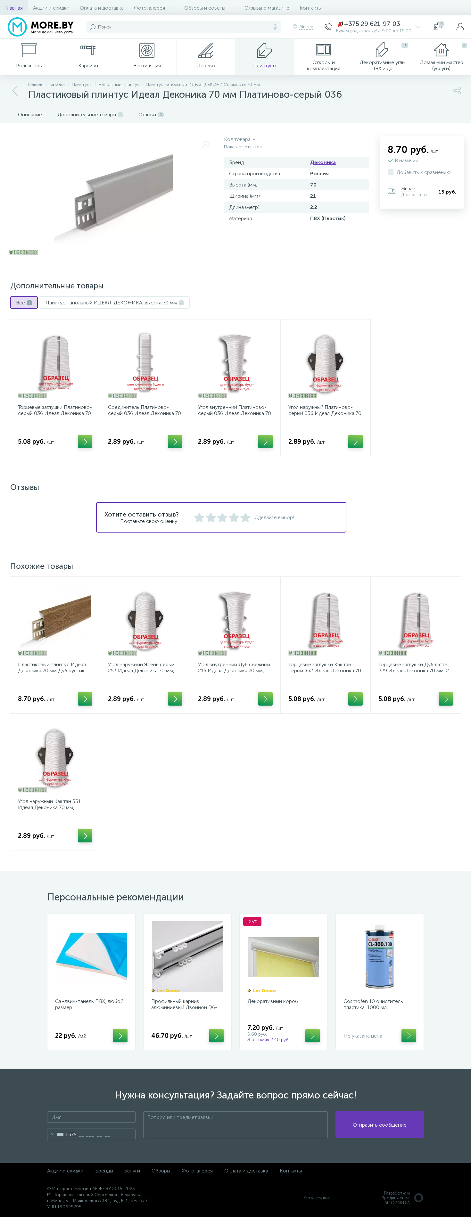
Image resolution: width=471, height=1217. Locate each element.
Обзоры (161, 1171)
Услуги (132, 1171)
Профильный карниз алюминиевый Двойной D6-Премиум (184, 1007)
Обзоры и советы (204, 8)
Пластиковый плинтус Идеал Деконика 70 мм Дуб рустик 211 (52, 670)
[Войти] (460, 26)
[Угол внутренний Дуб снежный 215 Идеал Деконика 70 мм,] (235, 620)
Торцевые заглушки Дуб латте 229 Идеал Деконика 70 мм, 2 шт (413, 670)
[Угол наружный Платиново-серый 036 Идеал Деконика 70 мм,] (325, 362)
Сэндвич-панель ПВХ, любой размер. (89, 1004)
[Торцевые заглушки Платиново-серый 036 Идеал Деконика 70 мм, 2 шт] (55, 362)
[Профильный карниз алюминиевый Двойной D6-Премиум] (187, 956)
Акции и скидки (51, 8)
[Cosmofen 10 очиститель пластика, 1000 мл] (379, 956)
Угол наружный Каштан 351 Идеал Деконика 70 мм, (49, 804)
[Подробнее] (85, 441)
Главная (14, 8)
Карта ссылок (316, 1198)
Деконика (323, 162)
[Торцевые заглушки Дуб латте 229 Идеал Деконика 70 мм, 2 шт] (415, 620)
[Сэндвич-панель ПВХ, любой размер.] (91, 956)
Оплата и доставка (102, 8)
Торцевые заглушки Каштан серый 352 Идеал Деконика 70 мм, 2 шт (324, 670)
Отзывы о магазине (266, 8)
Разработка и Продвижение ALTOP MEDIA (395, 1198)
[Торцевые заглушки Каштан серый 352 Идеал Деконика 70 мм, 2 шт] (325, 620)
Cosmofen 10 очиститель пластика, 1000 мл (373, 1004)
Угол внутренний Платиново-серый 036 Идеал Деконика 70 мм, (234, 413)
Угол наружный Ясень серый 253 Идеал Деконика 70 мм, (141, 667)
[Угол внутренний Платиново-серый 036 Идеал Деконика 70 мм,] (235, 362)
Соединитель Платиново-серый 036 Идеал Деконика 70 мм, (144, 413)
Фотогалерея (149, 8)
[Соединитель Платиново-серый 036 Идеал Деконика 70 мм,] (145, 362)
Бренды (104, 1171)
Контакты (311, 8)
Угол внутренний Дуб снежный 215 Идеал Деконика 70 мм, (234, 667)
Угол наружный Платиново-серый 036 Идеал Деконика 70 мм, (324, 413)
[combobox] (62, 1134)
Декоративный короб (272, 1001)
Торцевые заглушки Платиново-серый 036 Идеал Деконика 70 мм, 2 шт (55, 413)
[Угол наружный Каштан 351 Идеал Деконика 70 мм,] (55, 756)
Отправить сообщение (380, 1125)
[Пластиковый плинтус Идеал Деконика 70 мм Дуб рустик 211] (55, 620)
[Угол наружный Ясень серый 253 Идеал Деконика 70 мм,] (145, 620)
